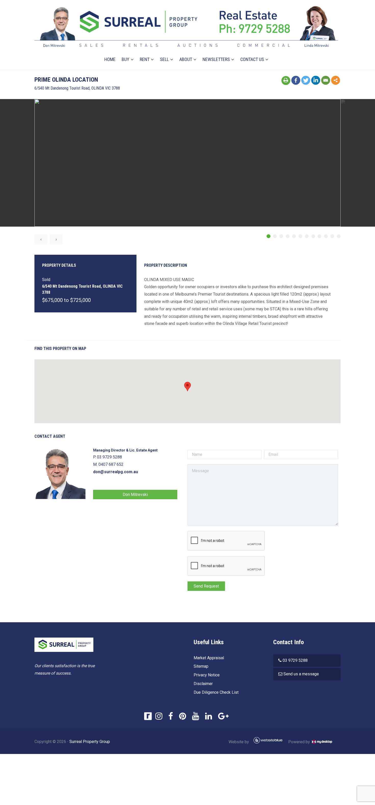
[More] (335, 80)
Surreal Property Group (89, 741)
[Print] (285, 80)
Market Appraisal (209, 657)
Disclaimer (203, 683)
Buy (125, 59)
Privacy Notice (207, 675)
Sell (164, 59)
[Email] (325, 80)
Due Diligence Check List (216, 692)
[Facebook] (295, 80)
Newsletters (216, 59)
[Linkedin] (315, 80)
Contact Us (252, 59)
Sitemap (201, 666)
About (185, 59)
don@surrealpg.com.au (115, 471)
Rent (144, 59)
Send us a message (301, 674)
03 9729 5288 (295, 660)
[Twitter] (305, 80)
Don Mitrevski (135, 494)
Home (110, 59)
